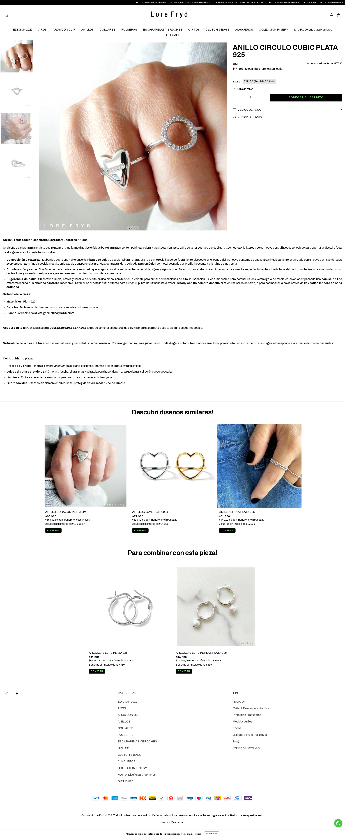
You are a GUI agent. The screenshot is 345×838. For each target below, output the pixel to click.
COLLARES (107, 29)
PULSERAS (129, 29)
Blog (236, 741)
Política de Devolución (247, 748)
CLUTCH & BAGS (217, 29)
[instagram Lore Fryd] (7, 693)
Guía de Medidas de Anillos (67, 327)
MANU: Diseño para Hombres (313, 29)
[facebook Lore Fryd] (17, 693)
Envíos (237, 728)
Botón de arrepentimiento (247, 815)
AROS (42, 29)
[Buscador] (6, 15)
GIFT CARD (172, 34)
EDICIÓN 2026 (23, 29)
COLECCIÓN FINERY (273, 29)
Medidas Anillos (242, 721)
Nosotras (239, 701)
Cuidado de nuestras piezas (250, 734)
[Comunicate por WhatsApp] (338, 823)
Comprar (53, 530)
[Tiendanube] (172, 822)
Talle (236, 81)
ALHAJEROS (244, 29)
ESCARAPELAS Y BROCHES (162, 29)
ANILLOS (87, 29)
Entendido (211, 834)
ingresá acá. (219, 815)
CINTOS (194, 29)
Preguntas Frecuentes (247, 714)
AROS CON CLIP (64, 29)
